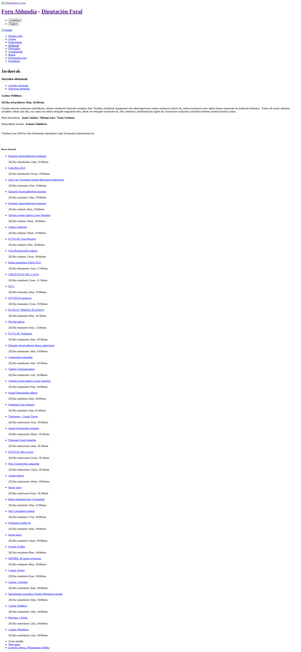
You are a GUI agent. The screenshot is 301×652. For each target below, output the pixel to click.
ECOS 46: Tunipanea (20, 333)
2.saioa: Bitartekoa (18, 629)
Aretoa (12, 39)
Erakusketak (15, 42)
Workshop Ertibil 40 (19, 522)
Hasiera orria (15, 35)
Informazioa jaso (17, 57)
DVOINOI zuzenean (20, 298)
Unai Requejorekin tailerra (22, 250)
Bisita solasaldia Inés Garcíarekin (26, 499)
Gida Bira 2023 (16, 167)
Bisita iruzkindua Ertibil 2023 (24, 262)
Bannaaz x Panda (18, 617)
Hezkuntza (14, 48)
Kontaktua (14, 61)
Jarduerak (13, 45)
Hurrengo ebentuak (19, 88)
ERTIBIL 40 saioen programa (24, 558)
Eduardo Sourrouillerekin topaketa (27, 156)
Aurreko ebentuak (18, 85)
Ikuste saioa (14, 487)
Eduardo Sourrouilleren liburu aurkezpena (31, 345)
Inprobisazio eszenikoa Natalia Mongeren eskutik (35, 593)
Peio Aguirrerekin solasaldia (23, 463)
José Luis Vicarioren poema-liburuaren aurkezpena (36, 179)
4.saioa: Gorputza (18, 582)
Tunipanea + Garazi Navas (23, 416)
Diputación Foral (61, 11)
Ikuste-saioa (14, 534)
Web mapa (14, 644)
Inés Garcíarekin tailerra (21, 511)
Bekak (12, 54)
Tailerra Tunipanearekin (21, 369)
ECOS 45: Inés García (20, 451)
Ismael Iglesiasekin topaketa (23, 428)
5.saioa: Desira (16, 570)
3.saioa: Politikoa (17, 605)
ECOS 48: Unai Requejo (22, 238)
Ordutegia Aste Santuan (21, 404)
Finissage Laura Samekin (22, 440)
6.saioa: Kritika (16, 546)
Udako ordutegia (17, 227)
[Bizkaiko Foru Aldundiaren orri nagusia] (13, 2)
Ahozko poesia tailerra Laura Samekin (29, 215)
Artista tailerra (16, 475)
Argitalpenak (15, 51)
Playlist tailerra (16, 321)
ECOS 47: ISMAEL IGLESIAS (26, 309)
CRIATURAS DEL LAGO (23, 274)
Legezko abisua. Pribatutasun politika (28, 647)
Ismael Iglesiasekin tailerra (22, 392)
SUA (11, 286)
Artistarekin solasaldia (20, 357)
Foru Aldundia (19, 11)
